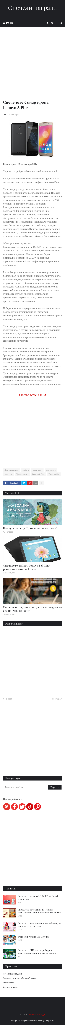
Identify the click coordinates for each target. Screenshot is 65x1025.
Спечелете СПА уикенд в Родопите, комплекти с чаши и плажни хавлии (37, 952)
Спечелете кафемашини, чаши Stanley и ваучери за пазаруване (39, 925)
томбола (8, 474)
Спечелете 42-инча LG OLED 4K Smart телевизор (38, 898)
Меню (9, 22)
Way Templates (47, 1020)
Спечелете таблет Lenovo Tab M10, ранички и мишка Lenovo (26, 567)
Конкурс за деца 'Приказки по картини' (30, 528)
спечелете (51, 470)
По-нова (8, 699)
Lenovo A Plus (38, 474)
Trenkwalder (54, 474)
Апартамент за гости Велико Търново (20, 978)
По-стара (56, 699)
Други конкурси (11, 470)
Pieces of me (8, 982)
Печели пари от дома (12, 974)
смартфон (37, 470)
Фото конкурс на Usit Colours (33, 936)
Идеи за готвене (10, 987)
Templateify (25, 1020)
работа (26, 470)
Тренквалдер (22, 474)
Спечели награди (32, 8)
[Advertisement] (32, 67)
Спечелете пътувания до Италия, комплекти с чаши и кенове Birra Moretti (39, 911)
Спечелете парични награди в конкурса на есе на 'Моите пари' (32, 609)
